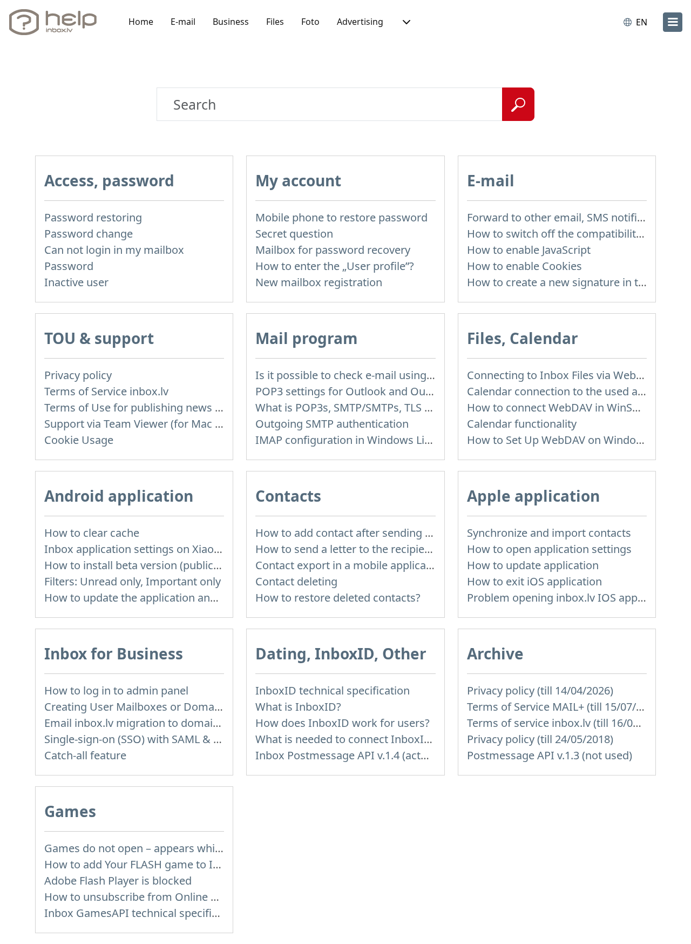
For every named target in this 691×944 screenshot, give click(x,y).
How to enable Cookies (524, 266)
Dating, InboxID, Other (340, 653)
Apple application (533, 496)
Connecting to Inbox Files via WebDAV (562, 375)
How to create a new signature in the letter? (576, 282)
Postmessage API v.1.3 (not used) (549, 755)
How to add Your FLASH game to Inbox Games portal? (179, 864)
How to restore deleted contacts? (338, 597)
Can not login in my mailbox (114, 249)
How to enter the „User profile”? (334, 266)
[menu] (672, 22)
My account (298, 180)
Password (68, 266)
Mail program (306, 338)
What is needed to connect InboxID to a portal (370, 739)
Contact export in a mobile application (350, 565)
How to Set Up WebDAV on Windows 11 (566, 440)
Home (140, 22)
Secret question (294, 233)
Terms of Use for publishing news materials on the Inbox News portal (217, 407)
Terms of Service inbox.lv (106, 391)
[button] (405, 22)
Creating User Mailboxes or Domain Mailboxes (160, 706)
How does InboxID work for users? (342, 723)
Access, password (109, 180)
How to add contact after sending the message (372, 532)
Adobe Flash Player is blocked (118, 880)
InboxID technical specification (332, 690)
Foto (310, 22)
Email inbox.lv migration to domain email (146, 723)
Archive (495, 653)
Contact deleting (296, 581)
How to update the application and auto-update (162, 597)
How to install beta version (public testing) (149, 565)
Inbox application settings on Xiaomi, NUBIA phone (172, 549)
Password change (88, 233)
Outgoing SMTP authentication (332, 423)
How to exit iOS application (534, 581)
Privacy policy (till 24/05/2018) (540, 739)
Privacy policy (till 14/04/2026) (540, 690)
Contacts (288, 496)
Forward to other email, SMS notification (567, 217)
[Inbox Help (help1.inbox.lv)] (57, 22)
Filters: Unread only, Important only (132, 581)
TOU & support (99, 338)
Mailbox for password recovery (332, 249)
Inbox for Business (113, 653)
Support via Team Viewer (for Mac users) (145, 423)
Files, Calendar (522, 338)
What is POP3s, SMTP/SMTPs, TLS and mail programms (392, 407)
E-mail (183, 22)
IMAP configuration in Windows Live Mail (357, 440)
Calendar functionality (522, 423)
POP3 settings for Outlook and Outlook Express (374, 391)
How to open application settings (549, 549)
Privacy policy (78, 375)
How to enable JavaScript (529, 249)
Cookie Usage (78, 440)
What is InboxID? (298, 706)
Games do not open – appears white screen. (153, 848)
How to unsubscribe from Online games (144, 896)
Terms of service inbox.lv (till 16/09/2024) (568, 723)
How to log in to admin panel (116, 690)
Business (231, 22)
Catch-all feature (85, 755)
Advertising (360, 22)
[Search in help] (518, 104)
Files (275, 22)
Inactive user (76, 282)
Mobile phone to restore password (341, 217)
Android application (118, 496)
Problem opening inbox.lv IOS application (570, 597)
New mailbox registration (318, 282)
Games (70, 811)
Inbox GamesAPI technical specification (143, 913)
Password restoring (93, 217)
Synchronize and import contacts (549, 532)
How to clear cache (91, 532)
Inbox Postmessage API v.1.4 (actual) (347, 755)
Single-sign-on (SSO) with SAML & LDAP (142, 739)
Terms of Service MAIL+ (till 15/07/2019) (565, 706)
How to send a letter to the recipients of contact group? (393, 549)
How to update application (533, 565)
